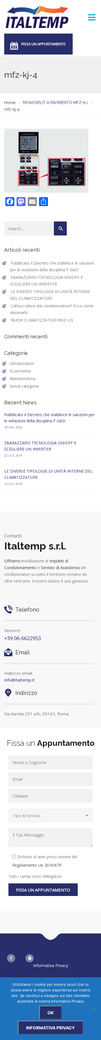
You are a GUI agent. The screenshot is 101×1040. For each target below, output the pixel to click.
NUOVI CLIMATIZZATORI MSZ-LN (42, 320)
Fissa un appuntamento (43, 43)
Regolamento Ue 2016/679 (36, 865)
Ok (50, 1012)
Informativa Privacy (50, 965)
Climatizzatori (22, 363)
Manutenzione (23, 378)
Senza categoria (24, 386)
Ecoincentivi (20, 371)
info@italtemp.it (19, 680)
